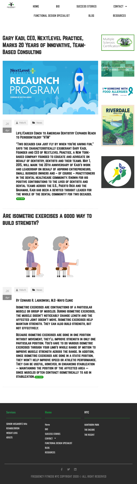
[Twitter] (68, 469)
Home (36, 6)
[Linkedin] (75, 469)
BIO (58, 6)
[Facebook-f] (61, 469)
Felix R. (22, 122)
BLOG (91, 15)
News (39, 122)
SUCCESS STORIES (87, 6)
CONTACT (118, 6)
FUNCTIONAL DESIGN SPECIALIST (52, 15)
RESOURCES (119, 15)
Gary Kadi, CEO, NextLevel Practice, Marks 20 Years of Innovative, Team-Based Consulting (44, 45)
